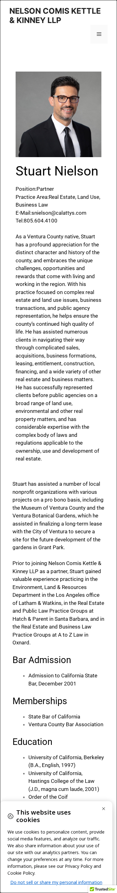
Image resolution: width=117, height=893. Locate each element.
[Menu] (99, 34)
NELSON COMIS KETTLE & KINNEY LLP (55, 15)
